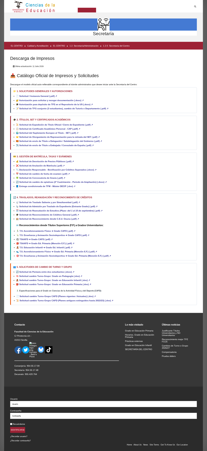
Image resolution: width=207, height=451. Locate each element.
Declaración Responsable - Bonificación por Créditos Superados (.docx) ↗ (58, 170)
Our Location (182, 445)
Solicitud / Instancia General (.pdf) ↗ (38, 96)
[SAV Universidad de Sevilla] (16, 394)
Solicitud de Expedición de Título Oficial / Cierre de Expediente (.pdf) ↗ (56, 125)
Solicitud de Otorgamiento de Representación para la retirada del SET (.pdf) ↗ (59, 137)
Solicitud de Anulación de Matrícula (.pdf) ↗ (42, 165)
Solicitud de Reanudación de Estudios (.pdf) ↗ (61, 210)
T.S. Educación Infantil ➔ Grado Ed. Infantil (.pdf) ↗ (46, 247)
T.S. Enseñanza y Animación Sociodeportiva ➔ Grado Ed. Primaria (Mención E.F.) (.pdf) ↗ (65, 256)
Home (129, 445)
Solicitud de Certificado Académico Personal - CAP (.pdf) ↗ (49, 129)
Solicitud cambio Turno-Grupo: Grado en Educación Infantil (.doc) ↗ (54, 280)
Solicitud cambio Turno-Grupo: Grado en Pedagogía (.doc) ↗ (50, 276)
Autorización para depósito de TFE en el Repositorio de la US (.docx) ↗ (56, 104)
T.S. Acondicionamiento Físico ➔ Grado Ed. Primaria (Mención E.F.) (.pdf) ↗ (58, 251)
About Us (138, 445)
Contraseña (15, 410)
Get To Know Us (168, 445)
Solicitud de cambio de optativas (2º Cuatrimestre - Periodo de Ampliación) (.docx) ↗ (63, 182)
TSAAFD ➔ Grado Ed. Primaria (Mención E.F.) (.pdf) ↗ (47, 243)
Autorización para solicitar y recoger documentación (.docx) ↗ (51, 100)
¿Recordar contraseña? (20, 440)
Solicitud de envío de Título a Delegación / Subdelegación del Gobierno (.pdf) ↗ (60, 141)
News (145, 445)
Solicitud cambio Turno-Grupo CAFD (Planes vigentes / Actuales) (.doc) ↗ (58, 296)
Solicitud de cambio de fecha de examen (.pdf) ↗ (44, 174)
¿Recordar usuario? (18, 436)
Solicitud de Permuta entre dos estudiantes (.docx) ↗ (46, 272)
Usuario (14, 399)
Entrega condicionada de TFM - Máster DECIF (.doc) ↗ (47, 186)
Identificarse (18, 430)
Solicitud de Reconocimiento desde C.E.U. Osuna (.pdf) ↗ (49, 219)
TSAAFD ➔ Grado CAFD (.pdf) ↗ (36, 239)
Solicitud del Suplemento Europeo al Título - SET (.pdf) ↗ (48, 133)
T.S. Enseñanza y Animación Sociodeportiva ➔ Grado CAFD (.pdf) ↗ (54, 235)
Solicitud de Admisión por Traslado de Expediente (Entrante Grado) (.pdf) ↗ (58, 206)
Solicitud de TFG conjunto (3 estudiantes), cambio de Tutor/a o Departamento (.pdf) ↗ (64, 108)
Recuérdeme (19, 424)
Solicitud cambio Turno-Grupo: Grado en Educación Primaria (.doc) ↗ (55, 284)
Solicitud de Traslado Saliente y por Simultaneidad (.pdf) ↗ (49, 202)
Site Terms (154, 445)
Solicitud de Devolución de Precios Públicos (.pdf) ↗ (46, 161)
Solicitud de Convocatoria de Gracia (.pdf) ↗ (42, 178)
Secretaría (103, 33)
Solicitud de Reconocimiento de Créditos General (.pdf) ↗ (49, 215)
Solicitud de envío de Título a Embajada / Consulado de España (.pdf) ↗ (56, 145)
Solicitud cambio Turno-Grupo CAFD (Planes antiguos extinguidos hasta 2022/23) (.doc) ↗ (66, 300)
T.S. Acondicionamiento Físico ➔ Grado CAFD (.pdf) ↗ (47, 231)
